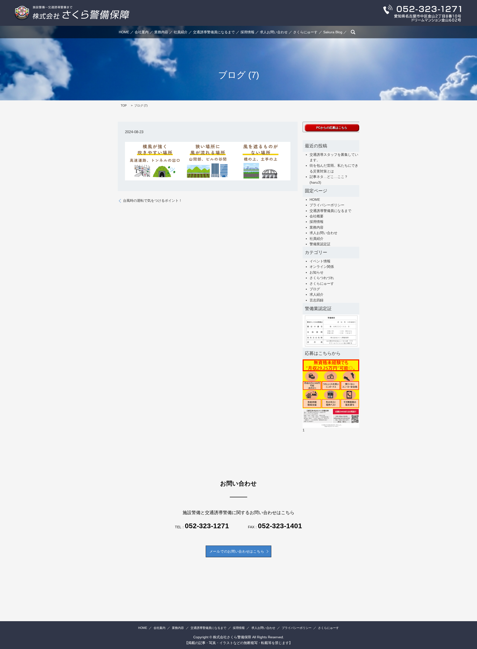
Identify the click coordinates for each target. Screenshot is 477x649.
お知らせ (316, 272)
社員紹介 (181, 32)
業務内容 (161, 32)
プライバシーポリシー (327, 205)
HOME (124, 32)
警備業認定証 (320, 244)
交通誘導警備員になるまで (214, 32)
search (353, 32)
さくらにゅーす (305, 32)
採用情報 (247, 32)
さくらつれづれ (322, 278)
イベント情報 (320, 261)
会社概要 (316, 216)
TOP (124, 105)
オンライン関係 (322, 267)
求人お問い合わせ (274, 32)
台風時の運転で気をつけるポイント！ (152, 201)
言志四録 (316, 300)
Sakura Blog (332, 32)
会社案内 (142, 32)
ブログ (315, 289)
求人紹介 (316, 294)
